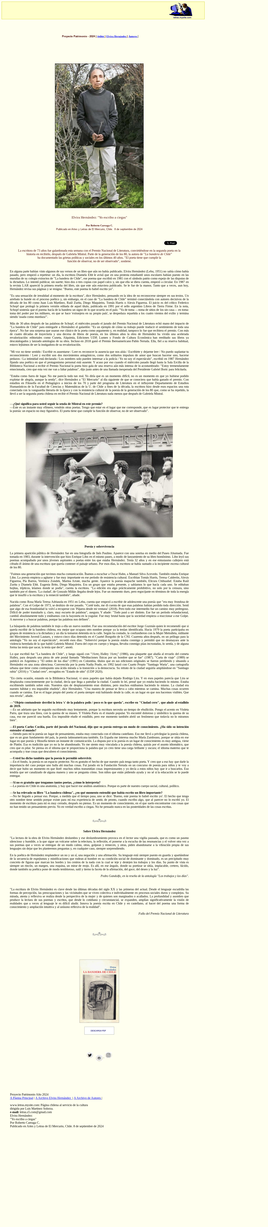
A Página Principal (21, 1098)
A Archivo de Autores (88, 1098)
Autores (133, 36)
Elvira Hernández (116, 36)
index (101, 36)
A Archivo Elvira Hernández (53, 1098)
